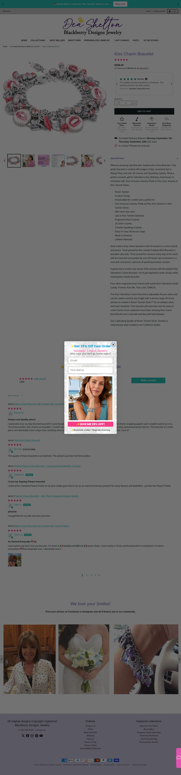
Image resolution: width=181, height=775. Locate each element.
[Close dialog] (113, 344)
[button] (90, 398)
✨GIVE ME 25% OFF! (90, 424)
